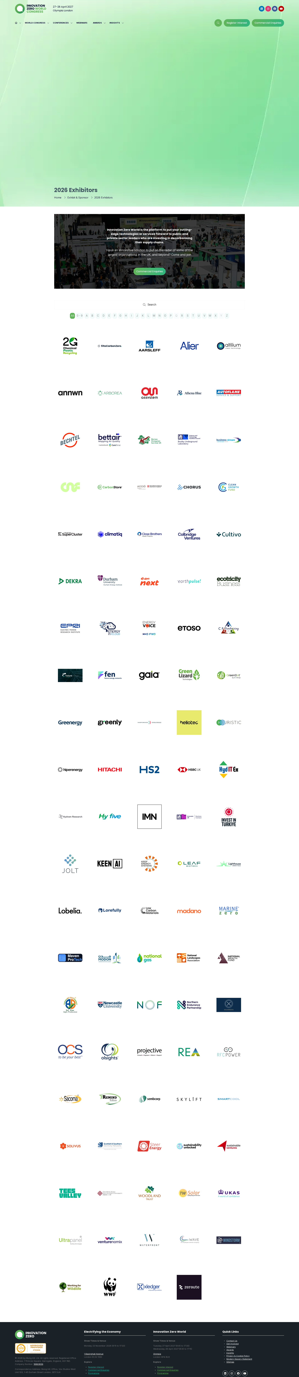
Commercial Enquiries (98, 1370)
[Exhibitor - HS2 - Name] (149, 773)
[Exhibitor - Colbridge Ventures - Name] (189, 538)
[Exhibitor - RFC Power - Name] (229, 1056)
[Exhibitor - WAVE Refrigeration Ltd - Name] (189, 1244)
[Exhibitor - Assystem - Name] (149, 397)
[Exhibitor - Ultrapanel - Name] (70, 1244)
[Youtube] (281, 9)
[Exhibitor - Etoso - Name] (189, 632)
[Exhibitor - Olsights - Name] (110, 1056)
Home (57, 197)
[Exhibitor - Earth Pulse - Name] (189, 585)
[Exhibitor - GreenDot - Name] (229, 679)
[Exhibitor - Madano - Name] (189, 914)
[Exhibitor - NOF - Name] (149, 1008)
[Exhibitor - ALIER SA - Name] (189, 350)
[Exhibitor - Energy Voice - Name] (149, 632)
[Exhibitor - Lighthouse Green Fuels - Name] (229, 867)
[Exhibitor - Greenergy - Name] (70, 726)
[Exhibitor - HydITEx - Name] (229, 773)
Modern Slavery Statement (239, 1359)
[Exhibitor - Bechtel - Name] (70, 444)
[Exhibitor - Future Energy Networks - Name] (110, 679)
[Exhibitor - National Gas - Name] (149, 961)
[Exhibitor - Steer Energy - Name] (149, 1150)
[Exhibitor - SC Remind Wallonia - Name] (110, 1103)
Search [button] (152, 305)
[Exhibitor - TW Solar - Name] (189, 1197)
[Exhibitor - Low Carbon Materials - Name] (149, 914)
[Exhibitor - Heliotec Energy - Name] (189, 726)
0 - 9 (80, 315)
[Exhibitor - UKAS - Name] (229, 1197)
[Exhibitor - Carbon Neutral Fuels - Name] (70, 491)
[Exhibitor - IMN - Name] (149, 820)
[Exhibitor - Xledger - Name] (149, 1291)
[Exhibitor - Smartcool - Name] (229, 1103)
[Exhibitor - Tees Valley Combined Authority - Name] (70, 1197)
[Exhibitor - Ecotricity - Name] (229, 585)
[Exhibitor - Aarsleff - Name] (149, 350)
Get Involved (232, 1343)
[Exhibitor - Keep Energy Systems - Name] (149, 867)
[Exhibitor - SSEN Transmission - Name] (110, 1150)
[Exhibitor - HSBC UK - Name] (189, 773)
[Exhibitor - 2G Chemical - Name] (70, 350)
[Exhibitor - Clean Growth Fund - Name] (229, 491)
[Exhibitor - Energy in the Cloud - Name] (110, 632)
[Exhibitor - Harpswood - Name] (149, 726)
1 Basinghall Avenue (93, 1354)
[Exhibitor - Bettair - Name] (110, 444)
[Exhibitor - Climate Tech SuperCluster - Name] (70, 538)
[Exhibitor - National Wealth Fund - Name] (229, 961)
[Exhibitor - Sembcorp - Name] (149, 1103)
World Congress (35, 22)
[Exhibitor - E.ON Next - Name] (149, 585)
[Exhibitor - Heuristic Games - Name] (229, 726)
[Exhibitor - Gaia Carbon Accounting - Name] (149, 679)
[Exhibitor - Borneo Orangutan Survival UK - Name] (149, 444)
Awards (97, 22)
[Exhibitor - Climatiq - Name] (110, 538)
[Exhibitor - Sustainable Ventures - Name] (229, 1150)
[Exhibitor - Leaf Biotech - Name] (189, 867)
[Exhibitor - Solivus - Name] (70, 1150)
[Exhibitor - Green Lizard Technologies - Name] (189, 679)
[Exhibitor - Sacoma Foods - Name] (70, 1103)
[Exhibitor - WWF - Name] (110, 1291)
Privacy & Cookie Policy (237, 1356)
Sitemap (230, 1362)
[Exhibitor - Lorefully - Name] (110, 914)
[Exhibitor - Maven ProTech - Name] (70, 961)
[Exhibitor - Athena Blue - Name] (189, 397)
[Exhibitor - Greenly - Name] (110, 726)
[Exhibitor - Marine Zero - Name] (229, 914)
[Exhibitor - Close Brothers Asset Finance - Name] (149, 538)
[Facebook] (275, 9)
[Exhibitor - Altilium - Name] (229, 350)
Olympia (157, 1354)
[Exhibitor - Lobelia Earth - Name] (70, 914)
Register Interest (96, 1367)
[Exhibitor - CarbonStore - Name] (110, 491)
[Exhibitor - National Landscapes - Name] (189, 961)
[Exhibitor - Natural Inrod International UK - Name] (70, 1008)
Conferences (61, 22)
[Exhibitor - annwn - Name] (70, 397)
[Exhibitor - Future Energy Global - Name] (70, 679)
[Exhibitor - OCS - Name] (70, 1056)
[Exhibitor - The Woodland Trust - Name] (149, 1197)
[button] (218, 23)
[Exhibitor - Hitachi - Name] (110, 773)
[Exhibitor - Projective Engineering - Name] (149, 1056)
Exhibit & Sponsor (77, 197)
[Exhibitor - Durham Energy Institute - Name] (110, 585)
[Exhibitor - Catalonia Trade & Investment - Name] (149, 491)
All (72, 315)
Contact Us (231, 1340)
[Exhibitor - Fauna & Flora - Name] (229, 632)
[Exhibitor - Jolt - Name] (70, 867)
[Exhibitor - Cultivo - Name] (229, 538)
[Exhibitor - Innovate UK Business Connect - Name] (189, 820)
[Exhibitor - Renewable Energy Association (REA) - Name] (189, 1056)
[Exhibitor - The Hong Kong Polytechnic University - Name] (110, 1197)
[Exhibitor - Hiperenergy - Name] (70, 773)
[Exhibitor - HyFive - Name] (110, 820)
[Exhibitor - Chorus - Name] (189, 491)
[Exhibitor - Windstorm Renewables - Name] (229, 1244)
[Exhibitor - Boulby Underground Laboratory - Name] (189, 444)
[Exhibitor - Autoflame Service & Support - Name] (229, 397)
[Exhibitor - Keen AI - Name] (110, 867)
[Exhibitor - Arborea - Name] (110, 397)
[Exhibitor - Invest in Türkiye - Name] (229, 820)
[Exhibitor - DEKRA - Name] (70, 585)
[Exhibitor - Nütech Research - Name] (229, 1008)
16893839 (38, 1364)
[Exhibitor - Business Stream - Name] (229, 444)
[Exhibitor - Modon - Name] (110, 961)
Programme (93, 1373)
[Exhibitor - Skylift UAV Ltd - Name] (189, 1103)
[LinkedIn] (261, 9)
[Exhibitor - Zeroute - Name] (189, 1291)
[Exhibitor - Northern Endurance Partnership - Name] (189, 1008)
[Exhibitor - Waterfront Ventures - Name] (149, 1244)
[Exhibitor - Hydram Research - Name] (70, 820)
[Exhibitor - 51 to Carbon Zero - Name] (110, 350)
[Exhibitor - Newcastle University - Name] (110, 1008)
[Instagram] (268, 9)
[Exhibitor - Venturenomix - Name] (110, 1244)
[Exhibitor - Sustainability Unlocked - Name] (189, 1150)
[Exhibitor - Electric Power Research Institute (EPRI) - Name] (70, 632)
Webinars (81, 22)
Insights (114, 22)
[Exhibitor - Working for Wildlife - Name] (70, 1291)
